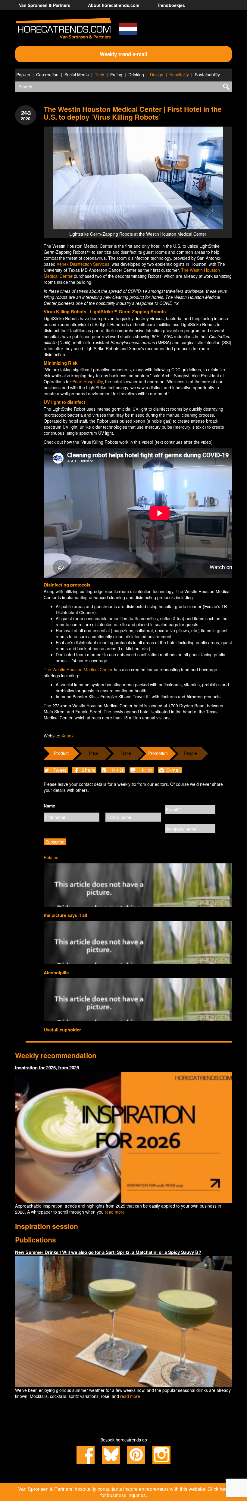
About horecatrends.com (113, 5)
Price (93, 753)
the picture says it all (65, 915)
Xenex (67, 736)
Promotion (158, 753)
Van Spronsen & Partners (44, 5)
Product (61, 753)
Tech (99, 75)
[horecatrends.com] (63, 29)
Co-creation (47, 75)
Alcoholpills (56, 972)
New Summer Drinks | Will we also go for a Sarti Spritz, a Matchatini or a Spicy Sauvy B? (108, 1252)
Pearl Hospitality (87, 381)
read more (115, 1212)
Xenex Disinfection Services (83, 264)
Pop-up (23, 75)
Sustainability (207, 75)
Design (156, 75)
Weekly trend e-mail (123, 54)
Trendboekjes (171, 5)
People (190, 753)
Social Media (76, 75)
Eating (116, 75)
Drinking (136, 75)
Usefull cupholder (62, 1029)
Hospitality (179, 75)
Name (49, 805)
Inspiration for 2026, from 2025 (47, 1067)
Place (125, 753)
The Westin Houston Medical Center (78, 669)
